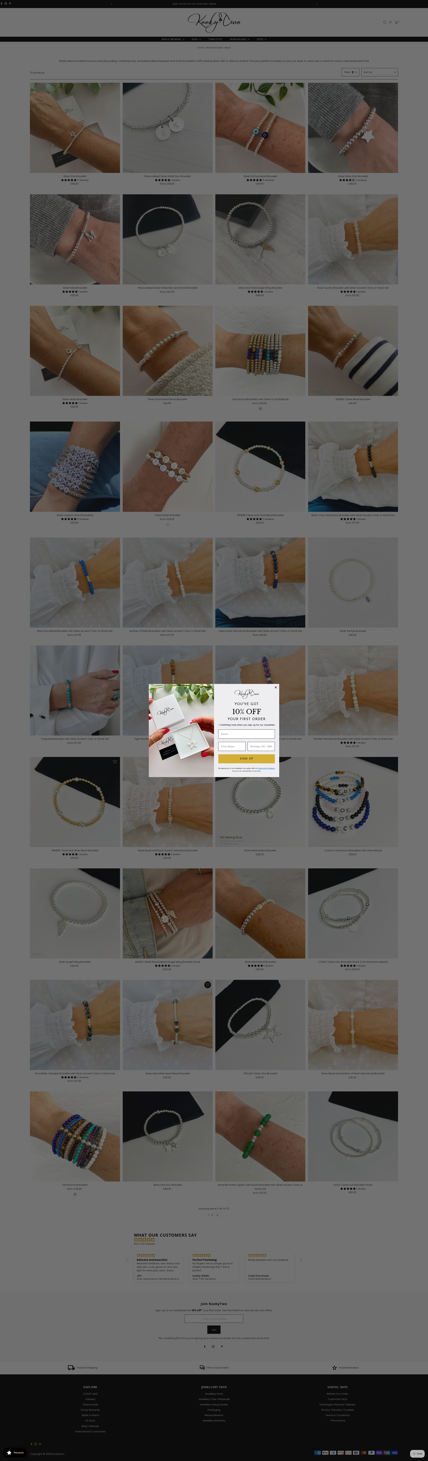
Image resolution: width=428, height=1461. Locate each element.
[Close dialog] (276, 687)
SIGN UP (246, 758)
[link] (246, 694)
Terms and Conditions (266, 768)
